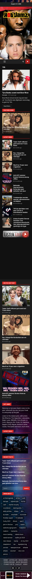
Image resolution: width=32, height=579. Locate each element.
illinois (15, 521)
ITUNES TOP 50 (9, 564)
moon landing (7, 534)
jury (16, 524)
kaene (22, 524)
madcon (5, 531)
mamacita (14, 531)
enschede (14, 515)
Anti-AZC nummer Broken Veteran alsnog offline (7, 178)
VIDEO (25, 564)
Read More (7, 106)
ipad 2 (22, 521)
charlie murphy (14, 505)
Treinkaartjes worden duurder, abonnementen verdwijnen (7, 200)
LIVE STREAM (27, 61)
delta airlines (7, 511)
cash (4, 505)
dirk (22, 511)
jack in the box (8, 524)
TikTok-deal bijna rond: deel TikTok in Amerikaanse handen (7, 212)
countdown (7, 508)
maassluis (22, 528)
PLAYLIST (18, 564)
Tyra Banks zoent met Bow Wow (16, 80)
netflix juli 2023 (20, 538)
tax (14, 544)
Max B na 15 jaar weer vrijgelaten (7, 167)
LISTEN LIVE (13, 560)
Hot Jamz (4, 95)
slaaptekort (7, 544)
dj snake (6, 515)
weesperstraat (15, 548)
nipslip (16, 541)
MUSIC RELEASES (21, 562)
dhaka (16, 511)
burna (23, 501)
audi (23, 498)
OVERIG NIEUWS (9, 562)
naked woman (7, 538)
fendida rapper (8, 518)
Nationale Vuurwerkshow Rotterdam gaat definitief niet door (7, 189)
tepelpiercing (22, 544)
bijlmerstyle (14, 501)
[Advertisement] (16, 37)
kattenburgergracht (10, 528)
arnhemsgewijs (8, 498)
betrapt (5, 501)
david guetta (17, 508)
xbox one (21, 551)
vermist (5, 548)
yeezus (5, 554)
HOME (6, 560)
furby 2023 (6, 521)
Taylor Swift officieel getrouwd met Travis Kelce (7, 145)
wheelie (25, 548)
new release (7, 541)
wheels (5, 551)
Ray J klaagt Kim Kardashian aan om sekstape (7, 156)
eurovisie (23, 515)
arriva (18, 498)
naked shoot (19, 534)
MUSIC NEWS (23, 560)
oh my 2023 (24, 541)
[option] (16, 123)
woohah (13, 551)
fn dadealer (19, 518)
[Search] (23, 61)
